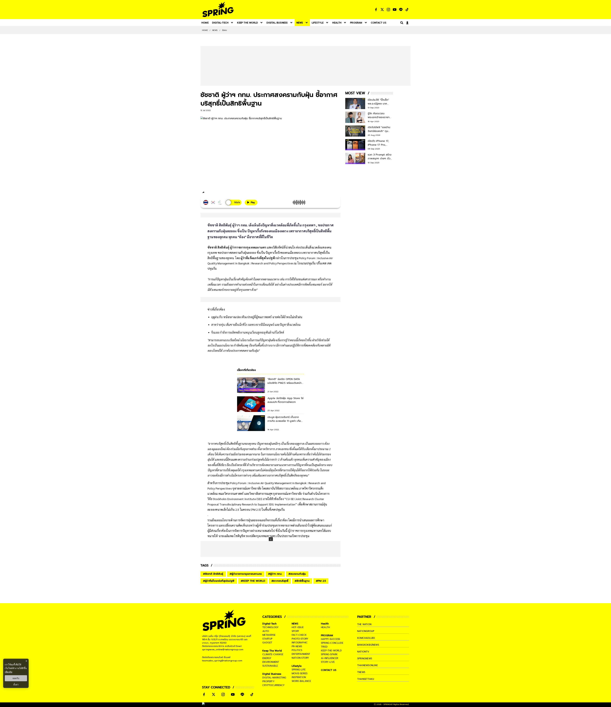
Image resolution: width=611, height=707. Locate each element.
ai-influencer (329, 658)
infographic (300, 642)
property (268, 681)
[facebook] (209, 193)
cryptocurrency (273, 685)
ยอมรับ (16, 678)
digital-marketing (274, 677)
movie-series (299, 673)
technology (270, 627)
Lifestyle (297, 666)
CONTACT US (328, 670)
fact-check (299, 635)
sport (295, 631)
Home (205, 30)
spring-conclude (332, 643)
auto (265, 631)
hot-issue (298, 627)
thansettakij (365, 679)
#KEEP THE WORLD (253, 581)
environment (270, 662)
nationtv (363, 651)
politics (297, 650)
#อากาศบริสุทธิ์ (279, 581)
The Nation (364, 624)
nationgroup (365, 631)
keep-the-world (331, 650)
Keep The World (272, 650)
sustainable (270, 666)
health (325, 627)
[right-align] (401, 23)
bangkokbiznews (368, 645)
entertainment (301, 654)
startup (267, 639)
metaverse (268, 635)
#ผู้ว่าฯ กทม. (275, 574)
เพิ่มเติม (8, 671)
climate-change (272, 654)
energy (266, 658)
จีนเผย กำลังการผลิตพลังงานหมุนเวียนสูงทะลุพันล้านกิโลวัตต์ (247, 332)
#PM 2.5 (321, 581)
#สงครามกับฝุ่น (297, 574)
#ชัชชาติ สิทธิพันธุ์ (213, 574)
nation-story (300, 658)
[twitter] (215, 192)
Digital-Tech (269, 623)
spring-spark (329, 654)
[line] (220, 193)
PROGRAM (327, 635)
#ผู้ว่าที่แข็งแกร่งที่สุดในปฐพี (218, 581)
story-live (328, 662)
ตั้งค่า (16, 684)
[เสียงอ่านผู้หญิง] (234, 202)
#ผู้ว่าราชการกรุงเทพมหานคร (246, 574)
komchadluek (366, 638)
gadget (267, 642)
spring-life (299, 669)
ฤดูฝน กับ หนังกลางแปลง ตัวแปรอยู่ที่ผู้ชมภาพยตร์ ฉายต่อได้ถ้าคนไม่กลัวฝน (256, 317)
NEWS (215, 30)
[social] (376, 9)
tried (324, 646)
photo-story (300, 639)
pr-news (297, 646)
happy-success (330, 639)
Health (325, 623)
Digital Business (271, 674)
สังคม (224, 30)
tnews (361, 672)
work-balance (301, 681)
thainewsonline (367, 665)
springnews (364, 658)
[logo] (218, 9)
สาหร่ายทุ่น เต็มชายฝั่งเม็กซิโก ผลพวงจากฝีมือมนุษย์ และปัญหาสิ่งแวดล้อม (256, 324)
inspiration (299, 677)
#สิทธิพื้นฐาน (302, 581)
